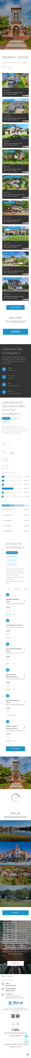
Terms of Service (15, 1047)
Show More (15, 749)
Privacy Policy (22, 1044)
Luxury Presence (15, 1035)
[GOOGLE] (17, 1024)
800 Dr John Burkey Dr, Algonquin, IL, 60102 (16, 704)
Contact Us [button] (15, 963)
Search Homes (15, 307)
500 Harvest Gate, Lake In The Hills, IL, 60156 (17, 653)
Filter (8, 67)
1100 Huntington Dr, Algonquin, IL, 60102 (16, 730)
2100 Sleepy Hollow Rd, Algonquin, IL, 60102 (17, 603)
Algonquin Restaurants (15, 331)
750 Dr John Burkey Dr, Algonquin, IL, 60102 (16, 627)
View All (15, 913)
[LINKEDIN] (13, 1024)
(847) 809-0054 (10, 991)
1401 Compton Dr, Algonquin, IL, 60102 (15, 679)
